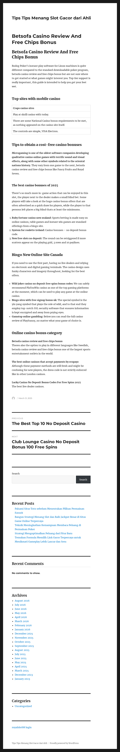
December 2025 (24, 633)
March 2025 (22, 670)
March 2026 (22, 621)
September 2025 (24, 645)
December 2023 (24, 674)
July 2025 (20, 654)
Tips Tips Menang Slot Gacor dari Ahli (51, 17)
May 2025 (20, 662)
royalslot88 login (22, 727)
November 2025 (24, 637)
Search (16, 473)
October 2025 (22, 641)
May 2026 (20, 613)
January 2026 (22, 629)
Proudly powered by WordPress (64, 743)
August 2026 (22, 600)
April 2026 (21, 617)
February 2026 (23, 625)
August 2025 (22, 650)
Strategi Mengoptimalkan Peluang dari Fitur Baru (43, 533)
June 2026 (21, 608)
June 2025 (20, 658)
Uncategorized (23, 706)
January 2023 (22, 678)
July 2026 (20, 604)
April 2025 (21, 666)
